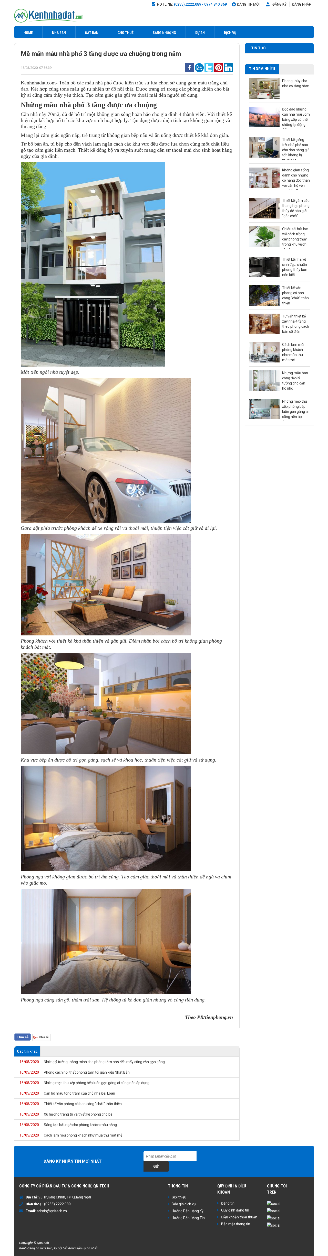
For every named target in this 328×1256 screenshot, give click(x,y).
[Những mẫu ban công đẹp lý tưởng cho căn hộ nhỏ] (264, 380)
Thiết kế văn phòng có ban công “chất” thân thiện (70, 1104)
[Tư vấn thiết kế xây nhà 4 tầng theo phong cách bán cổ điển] (264, 324)
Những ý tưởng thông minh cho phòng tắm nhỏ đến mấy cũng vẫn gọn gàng (92, 1062)
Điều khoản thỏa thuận (239, 1217)
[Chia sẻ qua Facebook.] (22, 1037)
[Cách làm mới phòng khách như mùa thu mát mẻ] (264, 352)
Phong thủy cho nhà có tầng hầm (295, 83)
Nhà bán (59, 33)
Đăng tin (227, 1203)
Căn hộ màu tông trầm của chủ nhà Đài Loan (67, 1093)
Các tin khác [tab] (27, 1051)
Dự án (200, 33)
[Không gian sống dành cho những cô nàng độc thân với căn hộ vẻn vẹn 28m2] (264, 178)
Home (28, 33)
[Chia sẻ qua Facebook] (189, 67)
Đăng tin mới (248, 4)
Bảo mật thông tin (235, 1224)
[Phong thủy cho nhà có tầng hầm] (264, 88)
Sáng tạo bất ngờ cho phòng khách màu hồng (68, 1125)
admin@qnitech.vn (52, 1211)
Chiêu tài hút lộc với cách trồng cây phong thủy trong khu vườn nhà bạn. (295, 238)
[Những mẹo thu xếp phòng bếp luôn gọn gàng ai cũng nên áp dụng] (264, 409)
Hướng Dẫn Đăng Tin (188, 1218)
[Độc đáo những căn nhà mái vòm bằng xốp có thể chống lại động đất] (264, 117)
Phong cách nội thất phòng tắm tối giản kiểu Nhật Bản (74, 1072)
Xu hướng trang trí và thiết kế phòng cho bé (65, 1114)
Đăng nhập (301, 4)
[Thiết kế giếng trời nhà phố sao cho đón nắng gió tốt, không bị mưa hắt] (264, 147)
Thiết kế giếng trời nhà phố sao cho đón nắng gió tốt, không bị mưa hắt (296, 149)
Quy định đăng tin (235, 1210)
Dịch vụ (230, 33)
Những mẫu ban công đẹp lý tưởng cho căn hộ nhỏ (295, 380)
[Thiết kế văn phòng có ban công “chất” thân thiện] (264, 295)
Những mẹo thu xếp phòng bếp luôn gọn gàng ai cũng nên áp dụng (84, 1083)
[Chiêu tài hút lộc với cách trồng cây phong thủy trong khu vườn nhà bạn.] (264, 236)
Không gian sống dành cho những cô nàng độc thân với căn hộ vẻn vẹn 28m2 (296, 179)
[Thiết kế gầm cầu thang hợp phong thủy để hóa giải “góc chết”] (264, 208)
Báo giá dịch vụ (184, 1204)
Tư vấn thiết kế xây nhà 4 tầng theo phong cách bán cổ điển (295, 324)
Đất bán (91, 33)
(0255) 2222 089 (57, 1204)
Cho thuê (126, 33)
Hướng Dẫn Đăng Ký (187, 1211)
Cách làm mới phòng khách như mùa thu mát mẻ (70, 1135)
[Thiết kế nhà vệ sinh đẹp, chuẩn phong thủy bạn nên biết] (264, 267)
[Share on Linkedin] (228, 67)
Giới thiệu (179, 1197)
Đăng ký (279, 4)
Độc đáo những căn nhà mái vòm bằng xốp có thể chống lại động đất (296, 118)
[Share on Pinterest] (218, 67)
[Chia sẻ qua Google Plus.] (41, 1037)
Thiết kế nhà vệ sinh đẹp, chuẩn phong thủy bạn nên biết (294, 267)
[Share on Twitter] (208, 67)
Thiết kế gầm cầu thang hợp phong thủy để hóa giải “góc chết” (296, 208)
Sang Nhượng (164, 33)
